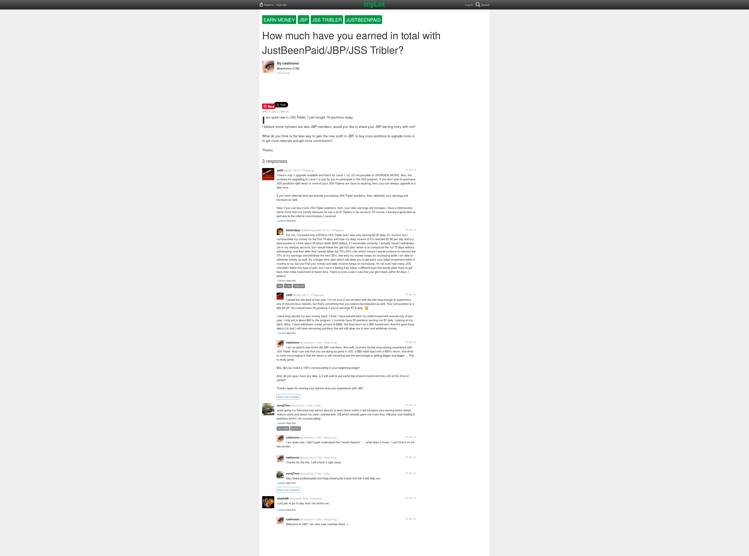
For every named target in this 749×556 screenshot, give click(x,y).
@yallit (288, 170)
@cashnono (284, 68)
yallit (280, 170)
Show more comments (288, 396)
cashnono (290, 63)
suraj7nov (283, 405)
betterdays (293, 230)
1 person (281, 220)
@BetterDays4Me (311, 230)
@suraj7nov (298, 405)
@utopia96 (295, 498)
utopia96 (283, 498)
